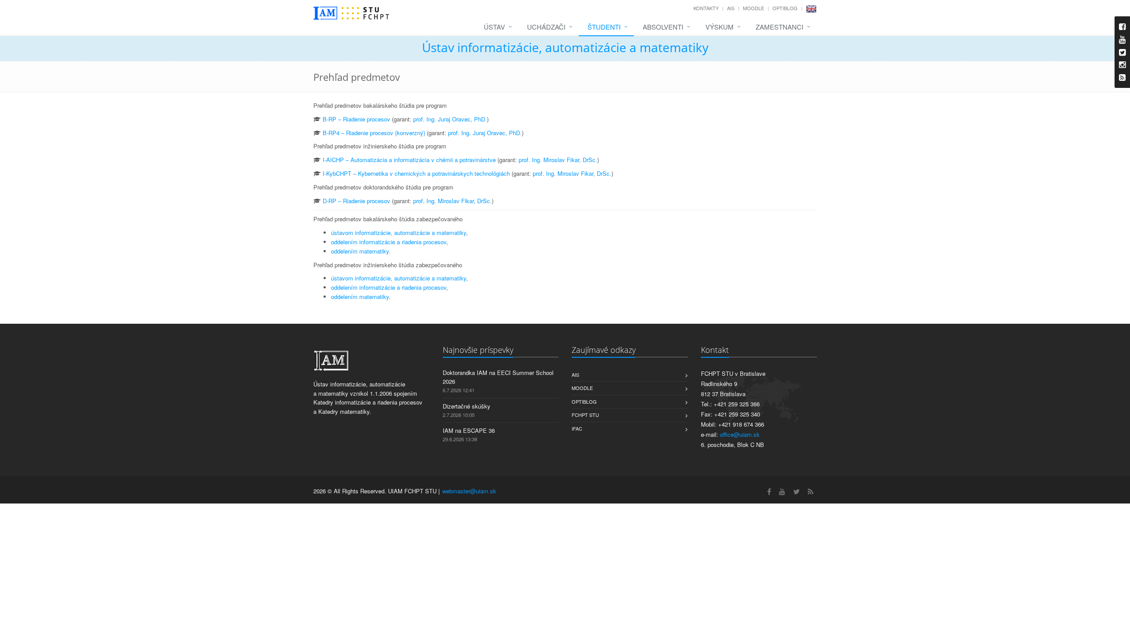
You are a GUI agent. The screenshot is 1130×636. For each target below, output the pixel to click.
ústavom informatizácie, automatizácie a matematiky (398, 232)
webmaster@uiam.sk (469, 491)
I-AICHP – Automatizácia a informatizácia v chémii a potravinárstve (409, 159)
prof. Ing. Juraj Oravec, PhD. (450, 119)
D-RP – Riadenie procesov (356, 201)
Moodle (753, 7)
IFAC (577, 428)
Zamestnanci (779, 26)
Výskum (719, 26)
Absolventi (663, 26)
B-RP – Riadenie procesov (356, 119)
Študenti (604, 26)
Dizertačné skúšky (466, 406)
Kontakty (706, 7)
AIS (730, 7)
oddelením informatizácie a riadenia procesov (388, 242)
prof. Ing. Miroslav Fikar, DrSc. (558, 159)
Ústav (494, 26)
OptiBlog (785, 7)
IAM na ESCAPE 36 (469, 430)
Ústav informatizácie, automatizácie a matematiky (565, 47)
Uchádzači (546, 26)
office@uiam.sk (740, 434)
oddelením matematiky (360, 251)
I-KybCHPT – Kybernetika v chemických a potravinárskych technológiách (416, 173)
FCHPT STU (585, 414)
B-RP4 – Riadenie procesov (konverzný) (374, 133)
